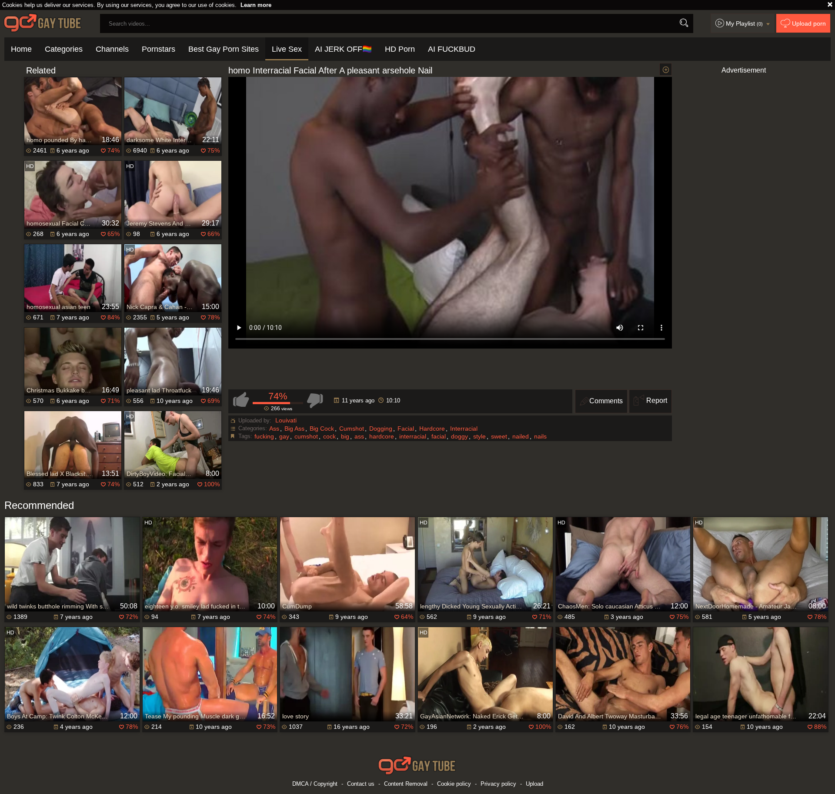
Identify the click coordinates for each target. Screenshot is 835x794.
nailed (520, 436)
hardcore (381, 436)
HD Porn (400, 49)
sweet (499, 436)
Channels (112, 49)
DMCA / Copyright (314, 784)
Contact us (360, 784)
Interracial (464, 428)
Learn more (255, 5)
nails (540, 436)
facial (438, 436)
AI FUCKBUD (451, 49)
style (479, 436)
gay (284, 436)
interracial (412, 436)
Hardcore (432, 428)
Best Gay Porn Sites (223, 49)
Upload (534, 784)
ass (359, 436)
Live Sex (287, 49)
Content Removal (406, 784)
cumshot (306, 436)
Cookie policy (454, 784)
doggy (459, 436)
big (345, 436)
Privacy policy (498, 784)
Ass (274, 428)
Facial (405, 428)
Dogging (380, 428)
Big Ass (294, 428)
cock (329, 436)
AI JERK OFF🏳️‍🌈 (343, 49)
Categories (64, 49)
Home (21, 49)
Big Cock (322, 428)
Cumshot (351, 428)
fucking (264, 436)
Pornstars (158, 49)
